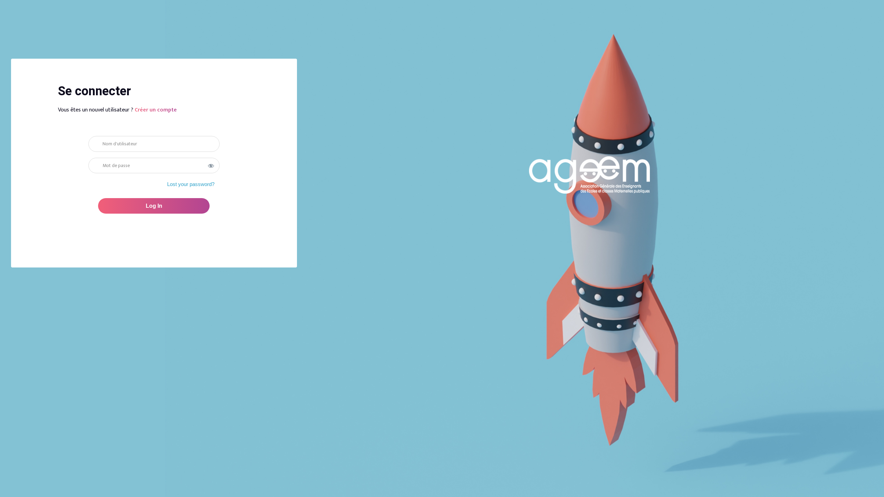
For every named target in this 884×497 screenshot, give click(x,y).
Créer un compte (156, 110)
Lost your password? (190, 184)
